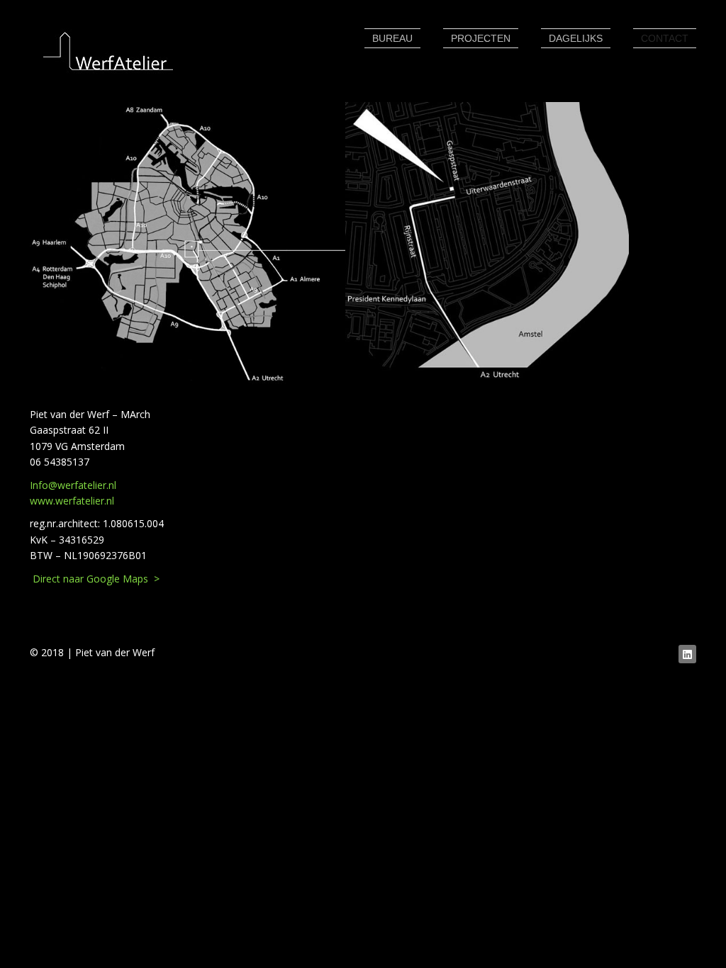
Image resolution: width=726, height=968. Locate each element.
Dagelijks (576, 38)
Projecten (480, 38)
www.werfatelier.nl (72, 500)
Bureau (392, 38)
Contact (664, 38)
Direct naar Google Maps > (95, 578)
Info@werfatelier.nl (73, 485)
